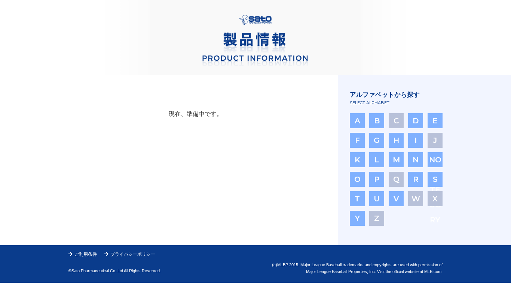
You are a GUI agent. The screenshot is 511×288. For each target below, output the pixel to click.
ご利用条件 (85, 254)
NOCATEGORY (435, 161)
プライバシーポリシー (132, 254)
